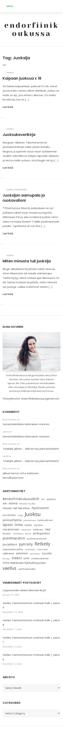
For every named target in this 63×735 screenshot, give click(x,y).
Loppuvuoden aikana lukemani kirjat (24, 590)
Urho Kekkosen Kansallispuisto (24, 563)
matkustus (38, 529)
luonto (28, 525)
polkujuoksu (41, 533)
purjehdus (10, 544)
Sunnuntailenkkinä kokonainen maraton (26, 424)
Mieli (48, 529)
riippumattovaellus (13, 549)
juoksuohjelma (12, 520)
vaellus (9, 568)
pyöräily (26, 544)
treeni (17, 558)
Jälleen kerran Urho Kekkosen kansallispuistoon (21, 475)
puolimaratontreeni (37, 538)
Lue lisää (8, 107)
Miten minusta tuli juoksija (27, 261)
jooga (20, 515)
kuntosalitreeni (45, 520)
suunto (47, 553)
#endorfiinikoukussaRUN (21, 499)
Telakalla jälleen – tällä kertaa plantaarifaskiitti (31, 448)
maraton (38, 525)
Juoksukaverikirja (19, 134)
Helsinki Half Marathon (16, 508)
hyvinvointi (40, 508)
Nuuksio (7, 533)
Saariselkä (42, 549)
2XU (43, 499)
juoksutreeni (29, 520)
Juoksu (10, 72)
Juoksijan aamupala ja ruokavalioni (24, 198)
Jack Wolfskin (9, 515)
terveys (6, 558)
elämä (13, 503)
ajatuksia (51, 499)
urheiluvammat (39, 558)
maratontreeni (11, 529)
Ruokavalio (21, 189)
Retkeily (42, 544)
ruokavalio (30, 549)
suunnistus (35, 553)
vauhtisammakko (27, 569)
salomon (22, 553)
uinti (26, 558)
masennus (26, 529)
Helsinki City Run (27, 503)
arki (5, 503)
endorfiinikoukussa (31, 29)
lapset (8, 524)
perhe (28, 533)
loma (19, 524)
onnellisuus (18, 533)
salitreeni (8, 553)
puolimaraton (14, 538)
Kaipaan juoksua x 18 (22, 78)
